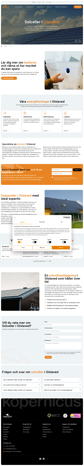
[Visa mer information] (50, 261)
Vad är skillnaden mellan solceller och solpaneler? (17, 380)
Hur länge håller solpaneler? (52, 380)
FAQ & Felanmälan (66, 432)
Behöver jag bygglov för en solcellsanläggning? (58, 390)
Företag (39, 2)
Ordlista (44, 436)
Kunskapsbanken (46, 429)
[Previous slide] (76, 41)
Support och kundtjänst (61, 6)
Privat (33, 2)
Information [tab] (42, 221)
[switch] (34, 242)
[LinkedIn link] (43, 459)
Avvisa (23, 247)
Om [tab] (61, 221)
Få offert (78, 6)
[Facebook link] (40, 459)
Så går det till (29, 6)
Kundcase (45, 427)
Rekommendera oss (47, 432)
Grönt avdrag (26, 432)
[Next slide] (79, 41)
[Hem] (7, 416)
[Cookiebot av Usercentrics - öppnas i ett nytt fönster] (64, 218)
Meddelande (48, 340)
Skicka (76, 169)
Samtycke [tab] (22, 222)
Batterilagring (6, 427)
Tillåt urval (42, 247)
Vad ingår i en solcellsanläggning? (54, 385)
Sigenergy (5, 436)
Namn (46, 321)
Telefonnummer (48, 328)
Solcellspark (49, 2)
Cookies (45, 434)
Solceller (5, 46)
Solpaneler (5, 429)
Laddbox (5, 434)
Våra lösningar (18, 6)
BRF (43, 2)
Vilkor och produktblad (67, 429)
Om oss (49, 6)
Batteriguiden (26, 429)
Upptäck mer (40, 6)
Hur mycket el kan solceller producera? (14, 385)
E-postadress (48, 334)
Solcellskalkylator (27, 427)
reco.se (47, 261)
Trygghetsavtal (65, 427)
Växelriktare (6, 432)
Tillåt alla (61, 247)
